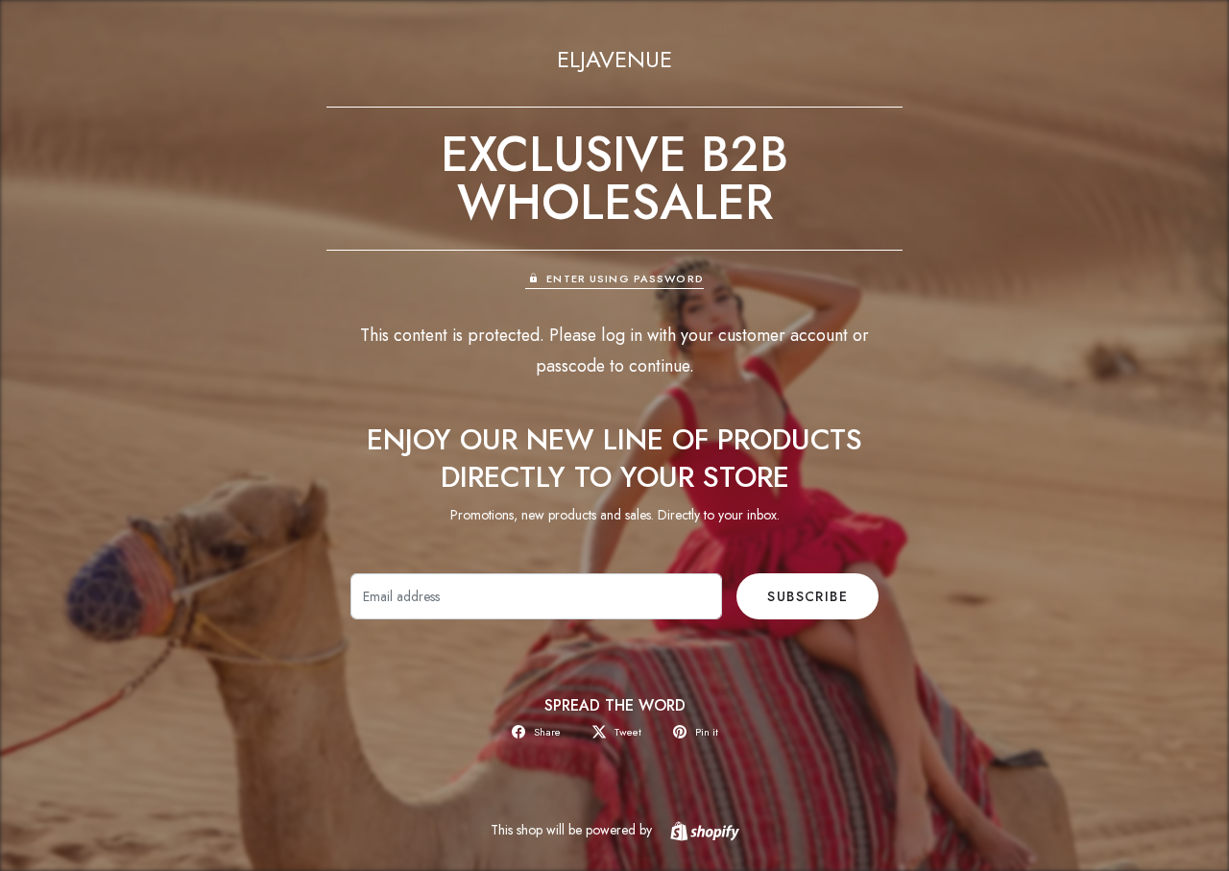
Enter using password (624, 278)
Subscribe (807, 596)
